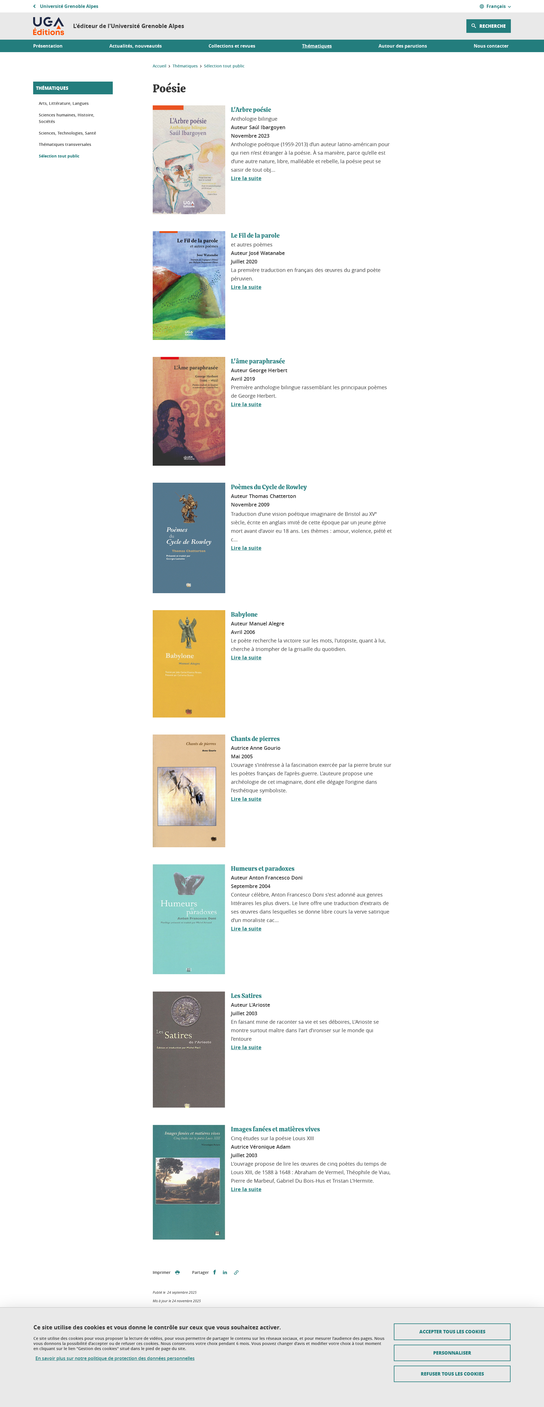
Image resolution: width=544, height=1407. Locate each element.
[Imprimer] (177, 1272)
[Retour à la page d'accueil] (48, 26)
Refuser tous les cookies (452, 1373)
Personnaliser (452, 1352)
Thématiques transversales (65, 144)
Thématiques (52, 88)
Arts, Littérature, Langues (64, 103)
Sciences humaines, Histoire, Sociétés (66, 118)
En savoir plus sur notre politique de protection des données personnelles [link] (115, 1358)
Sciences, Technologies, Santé (67, 133)
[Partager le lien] (236, 1272)
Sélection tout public (59, 156)
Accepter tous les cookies (452, 1331)
